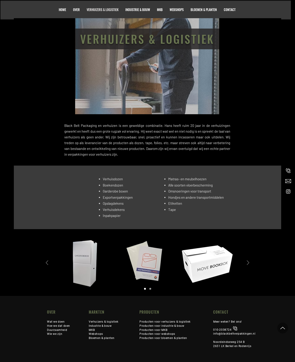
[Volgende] (248, 263)
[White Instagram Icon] (288, 191)
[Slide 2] (150, 289)
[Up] (282, 328)
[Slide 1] (145, 289)
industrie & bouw (172, 325)
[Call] (288, 171)
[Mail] (288, 181)
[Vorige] (47, 263)
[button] (57, 329)
